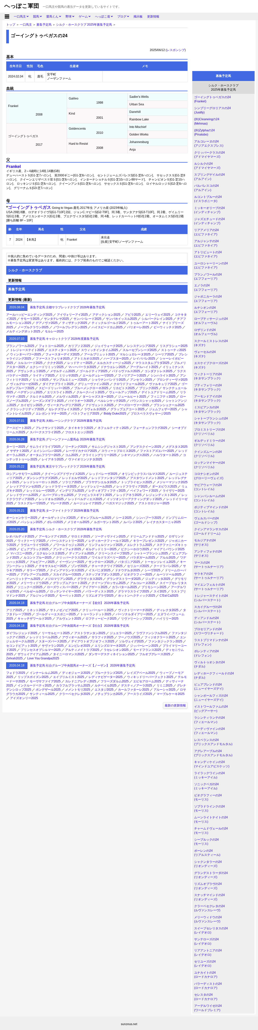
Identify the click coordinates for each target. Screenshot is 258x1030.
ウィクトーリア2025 (32, 540)
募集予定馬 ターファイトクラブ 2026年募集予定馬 (64, 510)
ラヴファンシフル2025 (151, 633)
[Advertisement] (223, 44)
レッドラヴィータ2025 (61, 486)
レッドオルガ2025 (51, 499)
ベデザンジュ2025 (30, 392)
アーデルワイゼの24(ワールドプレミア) (208, 1008)
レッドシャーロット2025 (41, 482)
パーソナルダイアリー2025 (134, 614)
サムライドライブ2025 (45, 446)
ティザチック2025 (74, 322)
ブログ (122, 16)
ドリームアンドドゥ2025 (147, 536)
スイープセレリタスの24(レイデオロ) (211, 930)
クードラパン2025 (166, 566)
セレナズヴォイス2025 (64, 409)
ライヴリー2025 (174, 490)
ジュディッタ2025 (157, 578)
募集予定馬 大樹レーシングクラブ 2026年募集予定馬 (66, 420)
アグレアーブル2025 (35, 574)
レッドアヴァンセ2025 (25, 486)
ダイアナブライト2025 (57, 384)
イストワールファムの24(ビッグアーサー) (211, 708)
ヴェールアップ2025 (123, 392)
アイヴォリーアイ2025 (72, 314)
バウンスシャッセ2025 (145, 400)
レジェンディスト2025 (161, 495)
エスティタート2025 (62, 350)
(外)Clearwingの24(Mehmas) (206, 121)
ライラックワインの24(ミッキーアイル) (209, 775)
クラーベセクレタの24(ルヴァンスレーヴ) (209, 908)
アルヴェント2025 (68, 618)
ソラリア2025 (71, 482)
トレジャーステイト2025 (27, 350)
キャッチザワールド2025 (35, 618)
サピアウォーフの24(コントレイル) (208, 487)
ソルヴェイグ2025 (131, 641)
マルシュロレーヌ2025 (135, 354)
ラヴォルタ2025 (95, 409)
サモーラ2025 (30, 318)
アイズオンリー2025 (24, 698)
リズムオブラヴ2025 (100, 595)
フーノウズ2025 (129, 637)
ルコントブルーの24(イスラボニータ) (208, 199)
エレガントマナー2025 (51, 413)
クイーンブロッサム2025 (109, 583)
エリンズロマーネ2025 (110, 645)
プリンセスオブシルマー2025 (41, 649)
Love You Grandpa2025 (43, 658)
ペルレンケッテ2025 (112, 400)
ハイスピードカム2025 (107, 327)
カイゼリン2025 (31, 405)
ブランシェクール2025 (169, 405)
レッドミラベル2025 (44, 637)
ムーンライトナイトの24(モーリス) (211, 819)
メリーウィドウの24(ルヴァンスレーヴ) (208, 919)
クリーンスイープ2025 (113, 553)
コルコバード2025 (30, 362)
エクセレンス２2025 (50, 553)
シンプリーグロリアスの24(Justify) (212, 110)
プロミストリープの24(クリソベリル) (209, 431)
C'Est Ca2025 (169, 595)
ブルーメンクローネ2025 (91, 388)
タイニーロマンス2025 (68, 654)
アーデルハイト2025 (144, 367)
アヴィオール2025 (74, 637)
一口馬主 (20, 16)
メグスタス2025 (177, 446)
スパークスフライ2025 (45, 432)
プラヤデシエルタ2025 (101, 482)
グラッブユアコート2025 (127, 409)
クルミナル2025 (41, 396)
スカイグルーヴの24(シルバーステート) (208, 609)
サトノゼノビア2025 (64, 610)
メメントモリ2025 (77, 689)
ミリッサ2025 (68, 375)
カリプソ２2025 (79, 345)
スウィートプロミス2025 (118, 450)
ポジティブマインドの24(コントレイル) (211, 509)
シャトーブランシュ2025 (151, 553)
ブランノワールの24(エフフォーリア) (208, 276)
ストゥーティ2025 (173, 350)
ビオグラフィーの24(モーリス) (208, 797)
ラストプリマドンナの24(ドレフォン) (211, 642)
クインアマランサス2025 (67, 570)
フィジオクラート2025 (159, 637)
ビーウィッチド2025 (168, 327)
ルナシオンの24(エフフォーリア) (205, 309)
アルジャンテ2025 (42, 595)
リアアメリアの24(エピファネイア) (206, 232)
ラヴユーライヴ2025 (35, 544)
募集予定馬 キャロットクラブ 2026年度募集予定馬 (64, 338)
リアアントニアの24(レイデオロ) (208, 952)
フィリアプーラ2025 (132, 375)
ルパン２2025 (132, 522)
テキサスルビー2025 (53, 566)
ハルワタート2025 (166, 455)
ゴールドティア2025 (93, 371)
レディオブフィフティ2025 (107, 490)
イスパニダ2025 (99, 570)
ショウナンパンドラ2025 (109, 379)
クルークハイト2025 (90, 392)
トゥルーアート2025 (144, 322)
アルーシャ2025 (164, 689)
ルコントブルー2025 (38, 557)
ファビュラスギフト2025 (95, 495)
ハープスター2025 (116, 358)
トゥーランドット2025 (95, 614)
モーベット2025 (70, 595)
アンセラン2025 (141, 379)
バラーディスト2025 (100, 591)
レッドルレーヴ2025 (41, 490)
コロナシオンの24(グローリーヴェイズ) (208, 476)
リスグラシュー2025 (174, 345)
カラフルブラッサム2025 (73, 685)
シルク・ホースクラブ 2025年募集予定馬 (84, 24)
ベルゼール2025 (35, 591)
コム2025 (71, 455)
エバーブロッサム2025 (57, 495)
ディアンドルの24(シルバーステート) (207, 620)
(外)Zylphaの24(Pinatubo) (204, 132)
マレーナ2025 (59, 503)
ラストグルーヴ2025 (32, 503)
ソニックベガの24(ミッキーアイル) (206, 786)
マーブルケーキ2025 (171, 694)
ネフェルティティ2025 (113, 427)
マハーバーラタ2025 (82, 367)
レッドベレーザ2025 (103, 473)
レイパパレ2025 (144, 358)
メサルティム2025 (62, 371)
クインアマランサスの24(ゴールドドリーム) (211, 531)
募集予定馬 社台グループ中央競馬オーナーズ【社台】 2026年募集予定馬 (79, 625)
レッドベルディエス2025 (85, 499)
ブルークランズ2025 (109, 672)
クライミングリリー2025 (100, 455)
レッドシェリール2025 (96, 486)
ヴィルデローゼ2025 (24, 384)
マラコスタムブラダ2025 (152, 362)
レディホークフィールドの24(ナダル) (214, 675)
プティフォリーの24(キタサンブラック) (208, 387)
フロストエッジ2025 (79, 432)
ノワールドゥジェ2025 (68, 544)
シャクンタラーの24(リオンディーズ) (208, 864)
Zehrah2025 (14, 658)
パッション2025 (31, 522)
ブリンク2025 (148, 388)
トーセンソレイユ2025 (159, 561)
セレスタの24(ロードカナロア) (205, 996)
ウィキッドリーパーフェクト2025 (150, 677)
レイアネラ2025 (53, 459)
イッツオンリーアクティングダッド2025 (134, 499)
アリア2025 (14, 610)
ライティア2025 (44, 375)
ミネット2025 (36, 610)
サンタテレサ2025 (56, 318)
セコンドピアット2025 (21, 645)
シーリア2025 (164, 354)
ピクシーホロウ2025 (135, 549)
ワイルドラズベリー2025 (109, 557)
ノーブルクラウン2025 (33, 327)
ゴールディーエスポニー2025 (56, 614)
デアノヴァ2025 (47, 322)
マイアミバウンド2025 (169, 549)
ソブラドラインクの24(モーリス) (209, 808)
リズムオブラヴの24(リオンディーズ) (208, 886)
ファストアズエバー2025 (157, 450)
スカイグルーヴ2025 (67, 574)
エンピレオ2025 (79, 645)
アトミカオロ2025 (86, 358)
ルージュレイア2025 (87, 503)
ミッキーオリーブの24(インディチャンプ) (209, 210)
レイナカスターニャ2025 (164, 522)
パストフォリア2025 (85, 413)
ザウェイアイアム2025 (33, 654)
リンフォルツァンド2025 (106, 544)
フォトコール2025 (51, 345)
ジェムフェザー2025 (163, 409)
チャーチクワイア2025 (107, 566)
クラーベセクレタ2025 (74, 694)
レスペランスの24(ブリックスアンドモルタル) (213, 742)
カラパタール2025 (124, 587)
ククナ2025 (55, 362)
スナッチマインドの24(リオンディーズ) (209, 897)
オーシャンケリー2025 (21, 517)
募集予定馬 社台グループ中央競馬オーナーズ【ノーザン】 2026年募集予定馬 (82, 665)
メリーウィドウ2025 (35, 583)
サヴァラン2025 (53, 645)
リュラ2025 (41, 379)
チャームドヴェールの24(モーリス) (211, 830)
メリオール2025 (78, 522)
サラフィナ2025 (103, 637)
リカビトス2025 (124, 388)
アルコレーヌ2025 (142, 583)
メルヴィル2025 (67, 396)
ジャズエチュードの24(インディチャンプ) (209, 221)
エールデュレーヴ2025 (98, 375)
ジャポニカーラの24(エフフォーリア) (208, 298)
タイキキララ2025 (80, 427)
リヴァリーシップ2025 (136, 618)
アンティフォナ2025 (67, 549)
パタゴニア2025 (129, 561)
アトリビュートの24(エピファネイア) (208, 254)
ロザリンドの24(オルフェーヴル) (205, 332)
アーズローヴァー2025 (133, 405)
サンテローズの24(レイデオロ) (206, 941)
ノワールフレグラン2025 (70, 327)
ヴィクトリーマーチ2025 (135, 610)
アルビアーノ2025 (42, 561)
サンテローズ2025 (101, 561)
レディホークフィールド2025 (109, 540)
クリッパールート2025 (98, 610)
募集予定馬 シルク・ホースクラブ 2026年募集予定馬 (66, 529)
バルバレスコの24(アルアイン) (206, 187)
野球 (69, 16)
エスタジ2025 (104, 689)
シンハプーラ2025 (148, 517)
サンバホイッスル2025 (121, 318)
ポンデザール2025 (48, 689)
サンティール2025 (42, 694)
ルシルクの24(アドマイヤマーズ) (207, 165)
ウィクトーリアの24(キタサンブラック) (208, 376)
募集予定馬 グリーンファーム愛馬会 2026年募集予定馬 (67, 439)
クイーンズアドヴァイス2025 (65, 473)
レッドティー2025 (79, 362)
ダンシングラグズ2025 (42, 478)
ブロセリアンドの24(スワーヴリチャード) (208, 631)
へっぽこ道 (103, 16)
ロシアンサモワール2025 (23, 473)
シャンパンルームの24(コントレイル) (209, 498)
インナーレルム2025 (44, 672)
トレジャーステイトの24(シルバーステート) (211, 597)
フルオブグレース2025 (154, 654)
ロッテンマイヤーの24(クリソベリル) (209, 464)
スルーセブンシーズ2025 (140, 350)
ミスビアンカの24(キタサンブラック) (207, 409)
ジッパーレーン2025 (144, 645)
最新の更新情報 (175, 705)
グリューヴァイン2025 (93, 384)
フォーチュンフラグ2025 (150, 427)
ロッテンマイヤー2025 (65, 591)
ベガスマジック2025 (120, 503)
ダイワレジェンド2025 (21, 633)
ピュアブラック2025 (35, 549)
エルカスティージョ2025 (114, 362)
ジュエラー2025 (121, 633)
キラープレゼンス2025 (148, 540)
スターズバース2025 (53, 641)
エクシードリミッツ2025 (47, 367)
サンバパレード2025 (87, 318)
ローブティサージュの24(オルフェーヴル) (211, 320)
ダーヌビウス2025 (164, 486)
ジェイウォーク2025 (109, 345)
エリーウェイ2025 (157, 314)
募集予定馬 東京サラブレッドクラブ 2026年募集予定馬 (67, 466)
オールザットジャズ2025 (59, 517)
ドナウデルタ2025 (127, 570)
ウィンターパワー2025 (25, 354)
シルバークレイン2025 (156, 318)
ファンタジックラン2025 (165, 641)
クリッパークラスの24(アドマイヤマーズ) (209, 154)
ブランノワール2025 (20, 345)
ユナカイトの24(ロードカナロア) (205, 974)
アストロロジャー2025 (153, 503)
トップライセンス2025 (136, 482)
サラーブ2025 (36, 570)
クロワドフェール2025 (129, 384)
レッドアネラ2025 (129, 495)
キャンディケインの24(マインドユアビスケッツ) (211, 764)
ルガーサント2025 (106, 522)
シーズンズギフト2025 (48, 400)
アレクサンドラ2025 (50, 427)
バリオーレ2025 (138, 327)
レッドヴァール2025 (24, 495)
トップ (10, 24)
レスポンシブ (176, 50)
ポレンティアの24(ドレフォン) (206, 653)
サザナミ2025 (19, 450)
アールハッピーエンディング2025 (29, 314)
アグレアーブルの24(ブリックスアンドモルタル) (213, 753)
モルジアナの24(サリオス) (205, 542)
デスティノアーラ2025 (136, 685)
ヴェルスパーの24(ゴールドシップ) (206, 520)
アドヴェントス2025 (100, 405)
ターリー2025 (15, 446)
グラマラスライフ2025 (133, 591)
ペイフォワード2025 (144, 490)
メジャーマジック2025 (172, 482)
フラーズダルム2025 (115, 681)
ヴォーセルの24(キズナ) (205, 354)
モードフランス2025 (147, 649)
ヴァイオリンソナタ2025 (85, 459)
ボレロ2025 (55, 522)
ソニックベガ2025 (30, 587)
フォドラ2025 (15, 672)
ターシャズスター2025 (98, 396)
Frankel (13, 166)
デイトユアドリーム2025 (158, 392)
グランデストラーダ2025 (124, 578)
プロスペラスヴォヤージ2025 (151, 413)
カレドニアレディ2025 (80, 681)
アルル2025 (167, 557)
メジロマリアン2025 (59, 578)
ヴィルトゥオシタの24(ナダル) (209, 664)
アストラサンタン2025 (89, 633)
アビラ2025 (133, 314)
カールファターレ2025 (133, 689)
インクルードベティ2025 (35, 685)
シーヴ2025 (152, 570)
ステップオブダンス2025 (103, 574)
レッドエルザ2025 (74, 478)
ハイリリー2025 (167, 618)
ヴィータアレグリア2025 (64, 405)
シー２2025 (124, 517)
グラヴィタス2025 (89, 578)
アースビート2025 (18, 427)
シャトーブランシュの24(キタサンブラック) (211, 420)
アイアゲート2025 (95, 587)
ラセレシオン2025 (116, 649)
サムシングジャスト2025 (109, 446)
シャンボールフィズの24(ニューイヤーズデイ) (211, 697)
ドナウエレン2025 (113, 367)
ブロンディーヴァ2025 (172, 379)
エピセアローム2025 (147, 681)
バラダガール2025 (142, 557)
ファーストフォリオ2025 (53, 358)
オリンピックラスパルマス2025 (143, 473)
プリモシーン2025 (153, 587)
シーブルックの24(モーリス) (206, 841)
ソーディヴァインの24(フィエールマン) (209, 731)
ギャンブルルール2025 (95, 517)
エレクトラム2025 (139, 544)
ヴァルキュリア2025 (163, 384)
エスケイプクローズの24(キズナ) (211, 365)
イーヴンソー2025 (71, 561)
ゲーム (84, 16)
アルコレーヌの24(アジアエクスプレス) (208, 143)
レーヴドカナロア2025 (81, 450)
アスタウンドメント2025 (147, 478)
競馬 (36, 16)
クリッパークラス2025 (71, 557)
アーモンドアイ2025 (53, 536)
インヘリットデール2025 (23, 578)
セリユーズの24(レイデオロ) (205, 963)
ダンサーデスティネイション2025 (112, 654)
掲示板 (138, 16)
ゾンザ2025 (79, 566)
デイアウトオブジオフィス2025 (92, 641)
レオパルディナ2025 (20, 536)
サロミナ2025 (80, 536)
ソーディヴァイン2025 (110, 536)
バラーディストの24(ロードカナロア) (208, 985)
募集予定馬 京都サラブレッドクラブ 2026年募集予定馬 (67, 307)
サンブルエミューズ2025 (70, 379)
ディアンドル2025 (81, 553)
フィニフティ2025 (163, 396)
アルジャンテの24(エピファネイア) (206, 243)
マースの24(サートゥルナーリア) (208, 564)
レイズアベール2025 (141, 672)
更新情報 (153, 16)
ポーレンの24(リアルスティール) (207, 852)
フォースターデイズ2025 (63, 354)
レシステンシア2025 (141, 345)
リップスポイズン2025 (33, 677)
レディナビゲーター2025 (106, 677)
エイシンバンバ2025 (47, 450)
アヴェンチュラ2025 (32, 371)
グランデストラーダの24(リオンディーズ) (211, 875)
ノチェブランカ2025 (109, 694)
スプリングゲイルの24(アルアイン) (209, 176)
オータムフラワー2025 (45, 455)
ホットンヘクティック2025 (136, 595)
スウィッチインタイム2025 (99, 350)
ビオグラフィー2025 (138, 574)
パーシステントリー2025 (67, 540)
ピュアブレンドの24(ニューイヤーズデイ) (208, 686)
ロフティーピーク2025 (101, 618)
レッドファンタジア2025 (109, 478)
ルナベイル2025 (106, 685)
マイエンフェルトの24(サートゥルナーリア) (209, 586)
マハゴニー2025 (21, 553)
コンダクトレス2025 (158, 371)
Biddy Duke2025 (115, 413)
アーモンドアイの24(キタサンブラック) (208, 398)
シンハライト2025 (163, 375)
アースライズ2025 (139, 694)
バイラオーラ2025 (80, 400)
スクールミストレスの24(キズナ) (211, 343)
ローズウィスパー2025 (62, 587)
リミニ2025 (164, 685)
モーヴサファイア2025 (45, 681)
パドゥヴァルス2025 (126, 371)
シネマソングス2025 (135, 455)
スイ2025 (160, 591)
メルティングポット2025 (23, 331)
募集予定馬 (44, 24)
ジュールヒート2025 (132, 396)
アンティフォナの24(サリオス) (208, 553)
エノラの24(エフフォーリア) (205, 287)
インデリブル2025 (71, 490)
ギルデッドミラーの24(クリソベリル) (209, 442)
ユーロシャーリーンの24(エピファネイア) (211, 265)
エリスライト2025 (59, 392)
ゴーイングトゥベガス (29, 207)
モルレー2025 (54, 331)
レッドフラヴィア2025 (132, 486)
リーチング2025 (76, 446)
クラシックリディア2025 (27, 409)
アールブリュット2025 (99, 354)
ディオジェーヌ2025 (76, 672)
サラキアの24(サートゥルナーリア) (208, 575)
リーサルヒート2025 (56, 633)
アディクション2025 (106, 314)
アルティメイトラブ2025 (82, 649)
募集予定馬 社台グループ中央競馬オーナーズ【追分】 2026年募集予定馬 (79, 603)
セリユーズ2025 (138, 566)
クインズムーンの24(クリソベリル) (208, 454)
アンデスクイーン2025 (145, 446)
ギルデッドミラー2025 (101, 549)
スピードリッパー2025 (54, 388)
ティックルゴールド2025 (109, 322)
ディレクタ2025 (167, 610)
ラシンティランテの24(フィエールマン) (209, 719)
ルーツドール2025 (169, 574)
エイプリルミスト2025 (68, 677)
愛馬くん (52, 16)
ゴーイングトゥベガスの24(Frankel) (212, 99)
